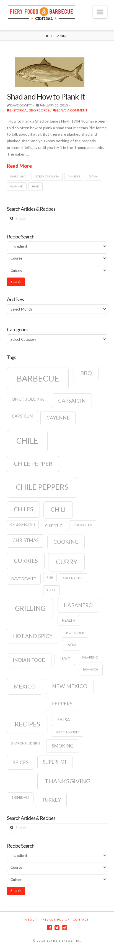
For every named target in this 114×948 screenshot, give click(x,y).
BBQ (86, 373)
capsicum (22, 416)
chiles (23, 509)
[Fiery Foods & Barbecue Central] (41, 12)
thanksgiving (67, 781)
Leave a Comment (71, 110)
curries (26, 560)
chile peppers (42, 486)
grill (51, 590)
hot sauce (75, 633)
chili (58, 509)
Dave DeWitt (23, 578)
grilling (30, 608)
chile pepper (33, 463)
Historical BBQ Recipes (29, 110)
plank (93, 176)
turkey (51, 800)
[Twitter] (57, 928)
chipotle (53, 525)
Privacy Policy (55, 919)
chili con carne (23, 524)
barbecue (38, 378)
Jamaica (90, 669)
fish (50, 577)
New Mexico (69, 686)
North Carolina (47, 176)
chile (27, 440)
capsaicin (72, 401)
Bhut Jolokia (28, 399)
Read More (19, 166)
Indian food (29, 660)
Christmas (25, 540)
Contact (81, 919)
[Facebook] (49, 928)
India (71, 645)
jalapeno (90, 657)
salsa (63, 719)
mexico (25, 686)
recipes (27, 724)
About (31, 919)
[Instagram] (64, 928)
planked (16, 186)
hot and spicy (33, 636)
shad (35, 186)
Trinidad (20, 797)
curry (66, 562)
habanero (78, 605)
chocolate (83, 525)
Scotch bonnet (68, 732)
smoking (63, 746)
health (68, 620)
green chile (73, 578)
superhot (55, 762)
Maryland (18, 176)
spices (20, 762)
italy (64, 658)
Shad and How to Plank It (46, 96)
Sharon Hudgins (25, 743)
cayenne (58, 418)
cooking (66, 542)
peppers (61, 703)
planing (74, 176)
